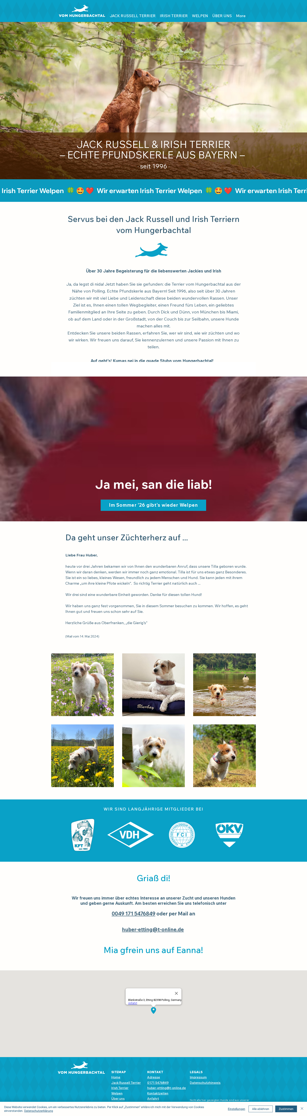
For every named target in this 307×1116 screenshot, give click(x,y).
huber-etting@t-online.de (153, 929)
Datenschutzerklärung (38, 1110)
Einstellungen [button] (236, 1109)
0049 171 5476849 (133, 913)
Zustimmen (286, 1109)
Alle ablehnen (260, 1109)
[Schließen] (301, 1109)
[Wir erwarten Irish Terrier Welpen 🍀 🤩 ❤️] (153, 191)
